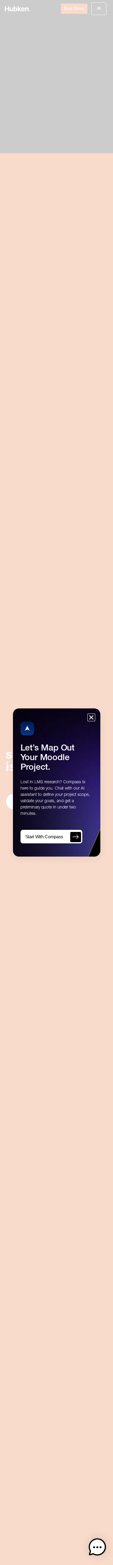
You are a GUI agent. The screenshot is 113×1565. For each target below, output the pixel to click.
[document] (56, 782)
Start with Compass (44, 836)
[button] (97, 1548)
